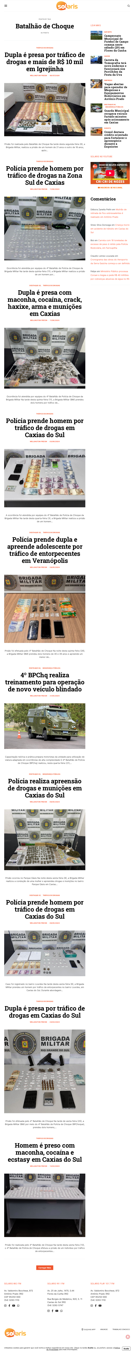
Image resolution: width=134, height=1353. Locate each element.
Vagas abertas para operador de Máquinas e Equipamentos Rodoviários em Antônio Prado (115, 91)
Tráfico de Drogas (44, 48)
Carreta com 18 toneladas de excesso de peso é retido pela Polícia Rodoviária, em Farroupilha (109, 244)
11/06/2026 (54, 189)
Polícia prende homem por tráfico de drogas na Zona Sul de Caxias (44, 175)
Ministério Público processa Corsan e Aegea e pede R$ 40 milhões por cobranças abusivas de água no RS (110, 275)
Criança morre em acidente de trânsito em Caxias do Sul (110, 229)
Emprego (108, 80)
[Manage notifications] (128, 1337)
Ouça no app (89, 1329)
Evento (107, 128)
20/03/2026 (55, 1022)
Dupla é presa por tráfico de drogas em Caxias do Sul (45, 1011)
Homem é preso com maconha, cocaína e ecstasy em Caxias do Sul (45, 1152)
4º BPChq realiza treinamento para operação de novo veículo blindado (44, 682)
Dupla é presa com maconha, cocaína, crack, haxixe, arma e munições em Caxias (45, 303)
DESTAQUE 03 (35, 285)
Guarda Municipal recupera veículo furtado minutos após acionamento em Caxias (116, 116)
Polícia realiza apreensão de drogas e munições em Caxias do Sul (45, 788)
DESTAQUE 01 (35, 895)
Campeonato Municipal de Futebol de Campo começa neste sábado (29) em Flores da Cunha (116, 43)
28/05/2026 (55, 567)
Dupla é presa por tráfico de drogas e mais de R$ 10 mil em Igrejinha (45, 61)
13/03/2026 (54, 1166)
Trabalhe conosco (121, 1329)
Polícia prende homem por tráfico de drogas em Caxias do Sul (44, 427)
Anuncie (104, 1329)
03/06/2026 (55, 441)
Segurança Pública (51, 668)
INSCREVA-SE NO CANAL (111, 187)
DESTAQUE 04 (34, 668)
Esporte (108, 32)
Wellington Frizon (38, 75)
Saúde (107, 56)
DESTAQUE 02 (35, 532)
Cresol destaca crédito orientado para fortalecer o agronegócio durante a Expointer (116, 139)
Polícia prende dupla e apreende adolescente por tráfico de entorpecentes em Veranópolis (44, 550)
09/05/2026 (55, 802)
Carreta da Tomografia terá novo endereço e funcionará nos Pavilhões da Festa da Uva (115, 67)
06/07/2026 (55, 75)
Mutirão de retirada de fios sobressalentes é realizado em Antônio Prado (109, 213)
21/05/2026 (54, 696)
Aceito (126, 1349)
